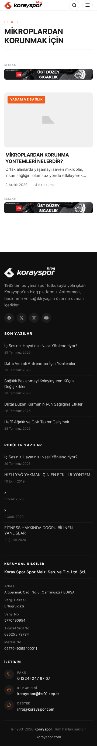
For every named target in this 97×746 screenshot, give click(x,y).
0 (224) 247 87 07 (33, 678)
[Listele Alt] (48, 207)
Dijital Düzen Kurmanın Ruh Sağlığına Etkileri (43, 404)
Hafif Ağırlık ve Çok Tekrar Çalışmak (36, 422)
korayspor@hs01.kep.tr (38, 693)
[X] (21, 318)
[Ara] (74, 5)
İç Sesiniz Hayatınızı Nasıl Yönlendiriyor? (40, 345)
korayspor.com (48, 737)
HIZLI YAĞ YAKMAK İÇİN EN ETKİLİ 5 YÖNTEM (47, 474)
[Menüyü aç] (87, 5)
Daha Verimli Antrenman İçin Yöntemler (39, 363)
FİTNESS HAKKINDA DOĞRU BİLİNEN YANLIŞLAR (38, 530)
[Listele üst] (48, 74)
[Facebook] (9, 318)
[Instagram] (34, 318)
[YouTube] (46, 318)
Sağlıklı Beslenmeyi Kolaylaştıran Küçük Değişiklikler (39, 383)
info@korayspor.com (35, 709)
